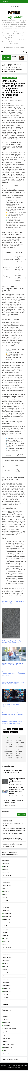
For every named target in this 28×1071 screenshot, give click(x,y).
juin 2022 (5, 1001)
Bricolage (5, 1016)
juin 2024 (5, 932)
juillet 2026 (6, 863)
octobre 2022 (6, 988)
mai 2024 (5, 935)
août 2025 (5, 888)
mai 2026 (5, 866)
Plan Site (18, 1065)
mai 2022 (5, 1004)
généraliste (6, 1032)
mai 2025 (5, 897)
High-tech (5, 1035)
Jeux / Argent (6, 1038)
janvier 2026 (6, 872)
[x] (14, 6)
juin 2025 (5, 894)
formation (14, 729)
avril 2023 (5, 969)
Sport (4, 1050)
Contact (13, 1065)
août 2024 (5, 926)
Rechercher (5, 811)
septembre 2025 (7, 885)
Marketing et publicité (8, 1044)
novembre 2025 (7, 879)
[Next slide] (26, 1)
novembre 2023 (7, 951)
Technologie (6, 1053)
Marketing (5, 1041)
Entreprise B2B (6, 1022)
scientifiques (14, 732)
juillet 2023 (6, 960)
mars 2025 (5, 904)
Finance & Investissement (9, 1028)
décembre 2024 (7, 913)
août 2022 (5, 994)
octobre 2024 (6, 919)
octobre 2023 (6, 954)
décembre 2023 (7, 948)
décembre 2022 (7, 982)
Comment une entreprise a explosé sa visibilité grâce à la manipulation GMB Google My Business (12, 844)
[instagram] (12, 6)
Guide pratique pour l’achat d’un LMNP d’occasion (13, 1)
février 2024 (6, 941)
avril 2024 (5, 938)
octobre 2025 (6, 882)
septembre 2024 (7, 923)
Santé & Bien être (7, 1047)
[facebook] (10, 6)
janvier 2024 (6, 944)
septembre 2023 (7, 957)
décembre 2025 (7, 876)
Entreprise (5, 1019)
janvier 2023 (6, 979)
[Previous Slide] (24, 1)
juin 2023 (5, 963)
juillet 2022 (6, 998)
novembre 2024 (7, 916)
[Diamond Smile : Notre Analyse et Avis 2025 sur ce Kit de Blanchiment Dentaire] (14, 654)
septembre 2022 (7, 991)
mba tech (5, 732)
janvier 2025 (6, 910)
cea (9, 729)
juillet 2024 (6, 929)
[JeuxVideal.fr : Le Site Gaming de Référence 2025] (14, 695)
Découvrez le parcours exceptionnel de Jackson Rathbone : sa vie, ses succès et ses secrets (13, 673)
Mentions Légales (5, 1065)
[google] (16, 6)
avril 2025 (5, 901)
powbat (5, 100)
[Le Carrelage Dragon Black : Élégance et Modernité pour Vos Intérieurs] (11, 623)
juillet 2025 (6, 891)
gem (21, 729)
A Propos (17, 1067)
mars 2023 (5, 973)
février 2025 (6, 907)
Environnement (7, 1025)
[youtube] (18, 6)
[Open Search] (23, 52)
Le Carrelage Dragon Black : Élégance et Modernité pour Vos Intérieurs (17, 780)
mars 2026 (5, 869)
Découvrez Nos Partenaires (10, 1059)
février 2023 (6, 976)
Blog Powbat (14, 17)
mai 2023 (5, 966)
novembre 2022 (7, 985)
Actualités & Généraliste (9, 77)
